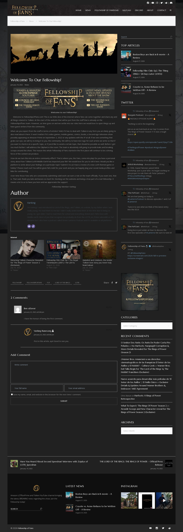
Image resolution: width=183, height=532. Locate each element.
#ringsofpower (160, 147)
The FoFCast (133, 193)
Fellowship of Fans (18, 21)
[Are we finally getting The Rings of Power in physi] (147, 500)
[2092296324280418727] (128, 182)
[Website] (33, 226)
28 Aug (160, 115)
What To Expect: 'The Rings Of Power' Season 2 (144, 405)
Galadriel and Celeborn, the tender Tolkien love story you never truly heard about (97, 262)
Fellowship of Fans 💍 (138, 246)
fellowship (17, 283)
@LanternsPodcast (136, 199)
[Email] (29, 226)
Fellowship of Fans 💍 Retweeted (147, 111)
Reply (109, 307)
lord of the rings (62, 283)
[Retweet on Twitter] (134, 111)
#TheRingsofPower (136, 147)
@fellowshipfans (158, 246)
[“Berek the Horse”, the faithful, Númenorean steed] (164, 500)
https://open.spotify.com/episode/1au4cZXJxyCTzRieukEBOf (154, 142)
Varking (31, 202)
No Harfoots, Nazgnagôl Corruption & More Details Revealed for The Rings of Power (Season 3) (145, 349)
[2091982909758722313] (128, 239)
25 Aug (161, 164)
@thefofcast (145, 193)
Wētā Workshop (135, 164)
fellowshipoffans (34, 283)
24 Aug (154, 193)
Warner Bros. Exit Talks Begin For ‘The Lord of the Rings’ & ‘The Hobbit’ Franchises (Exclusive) (145, 369)
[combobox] (146, 325)
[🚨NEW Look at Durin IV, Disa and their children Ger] (129, 500)
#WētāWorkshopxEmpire (138, 178)
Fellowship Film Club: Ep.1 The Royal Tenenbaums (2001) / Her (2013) (62, 261)
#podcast (149, 147)
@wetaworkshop (150, 164)
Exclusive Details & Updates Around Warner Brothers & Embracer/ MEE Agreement (144, 385)
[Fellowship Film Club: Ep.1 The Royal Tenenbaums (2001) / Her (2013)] (63, 249)
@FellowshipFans (138, 253)
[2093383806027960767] (128, 154)
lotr (77, 283)
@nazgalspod (150, 115)
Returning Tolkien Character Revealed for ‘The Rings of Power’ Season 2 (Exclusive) (27, 262)
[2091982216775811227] (128, 262)
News (31, 21)
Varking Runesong (42, 331)
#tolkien (131, 150)
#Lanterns (132, 201)
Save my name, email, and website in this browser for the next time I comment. (47, 394)
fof (48, 283)
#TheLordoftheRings (137, 176)
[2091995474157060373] (128, 216)
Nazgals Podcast (136, 115)
